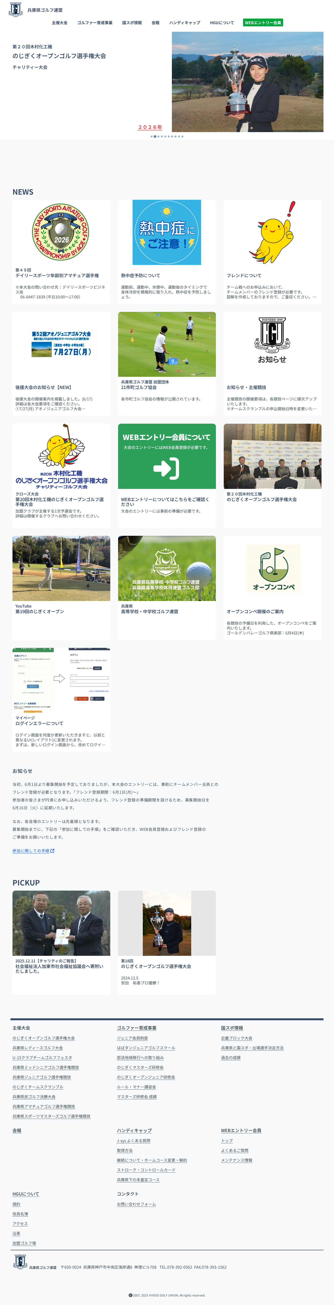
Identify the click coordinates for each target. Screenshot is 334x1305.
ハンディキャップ (184, 22)
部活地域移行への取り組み (140, 1057)
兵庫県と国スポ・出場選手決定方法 (252, 1048)
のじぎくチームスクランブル (37, 1087)
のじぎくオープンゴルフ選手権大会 (43, 1038)
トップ (227, 1140)
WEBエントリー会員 (263, 22)
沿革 (16, 1233)
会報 (155, 22)
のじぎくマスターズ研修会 (140, 1067)
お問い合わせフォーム (136, 1204)
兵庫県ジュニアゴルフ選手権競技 (41, 1077)
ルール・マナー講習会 (136, 1087)
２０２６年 (150, 126)
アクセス (20, 1223)
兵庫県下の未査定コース (138, 1179)
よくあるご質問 (234, 1150)
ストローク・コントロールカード (146, 1170)
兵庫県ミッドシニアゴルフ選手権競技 (45, 1067)
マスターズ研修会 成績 (137, 1096)
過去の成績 (231, 1057)
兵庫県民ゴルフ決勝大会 (34, 1096)
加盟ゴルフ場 (24, 1243)
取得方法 (125, 1150)
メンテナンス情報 (236, 1160)
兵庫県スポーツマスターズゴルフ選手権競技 (51, 1116)
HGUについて (222, 22)
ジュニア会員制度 (132, 1038)
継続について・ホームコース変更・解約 (152, 1160)
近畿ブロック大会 (236, 1038)
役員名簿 (20, 1214)
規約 (16, 1204)
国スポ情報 (132, 22)
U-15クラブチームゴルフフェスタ (42, 1057)
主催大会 (59, 22)
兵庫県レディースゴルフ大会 (37, 1048)
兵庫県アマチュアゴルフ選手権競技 (43, 1106)
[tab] (152, 136)
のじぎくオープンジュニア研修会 (146, 1077)
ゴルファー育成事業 (94, 22)
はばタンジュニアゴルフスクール (146, 1048)
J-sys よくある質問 (133, 1140)
